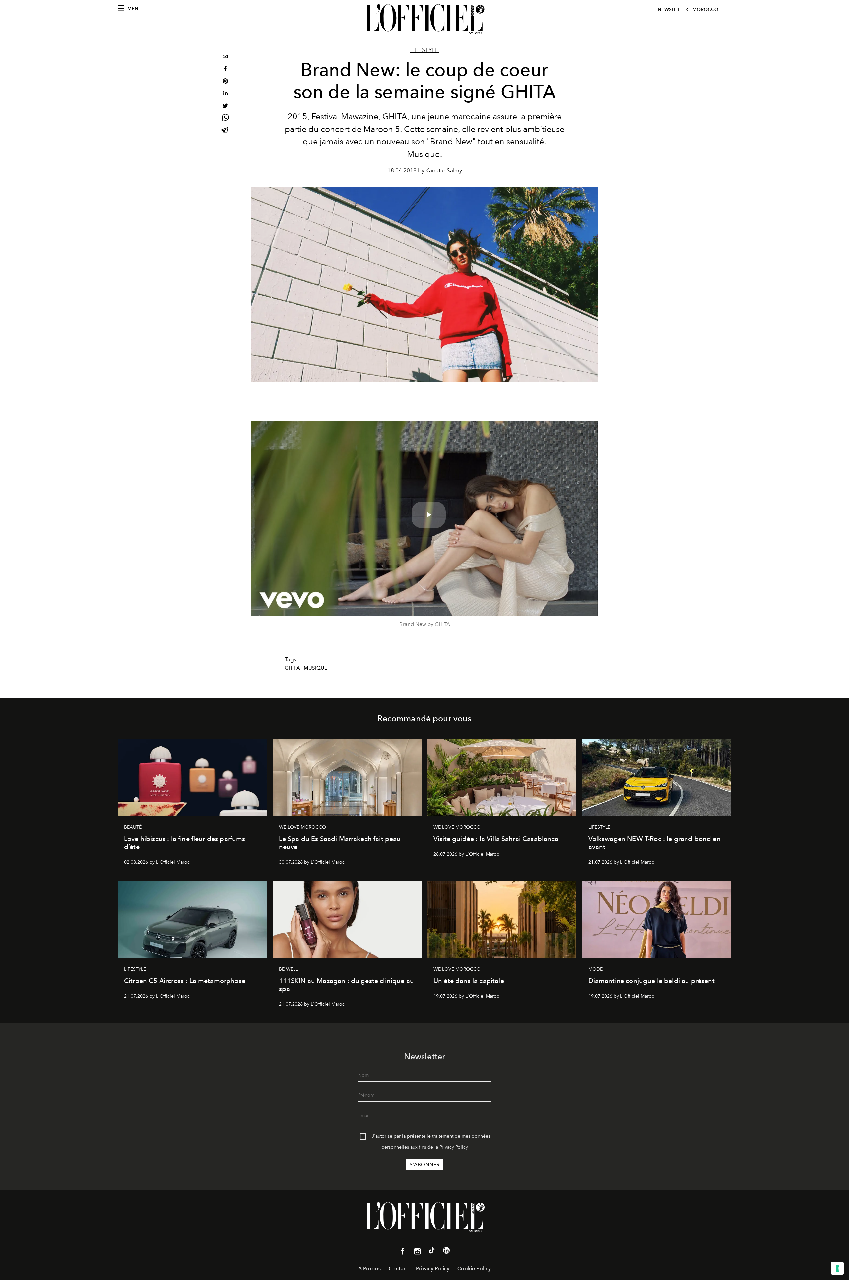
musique (316, 668)
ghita (292, 668)
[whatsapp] (225, 119)
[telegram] (225, 131)
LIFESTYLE (424, 50)
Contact (398, 1268)
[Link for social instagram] (417, 1252)
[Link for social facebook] (402, 1252)
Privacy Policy (453, 1147)
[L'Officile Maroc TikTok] (431, 1251)
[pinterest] (225, 82)
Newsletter (673, 9)
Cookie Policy (474, 1268)
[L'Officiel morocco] (424, 19)
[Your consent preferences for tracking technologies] (837, 1268)
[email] (225, 57)
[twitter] (225, 106)
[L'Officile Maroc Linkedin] (446, 1251)
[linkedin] (225, 94)
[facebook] (225, 69)
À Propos (369, 1268)
